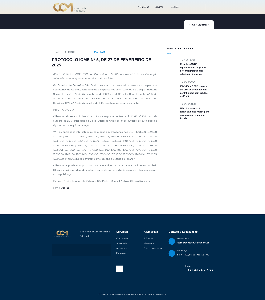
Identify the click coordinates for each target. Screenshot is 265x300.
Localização (182, 250)
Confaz (65, 187)
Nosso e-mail (183, 238)
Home (192, 24)
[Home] (69, 7)
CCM (57, 51)
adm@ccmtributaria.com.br (193, 242)
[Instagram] (119, 269)
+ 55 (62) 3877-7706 (199, 269)
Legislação (203, 24)
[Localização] (172, 253)
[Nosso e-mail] (172, 241)
